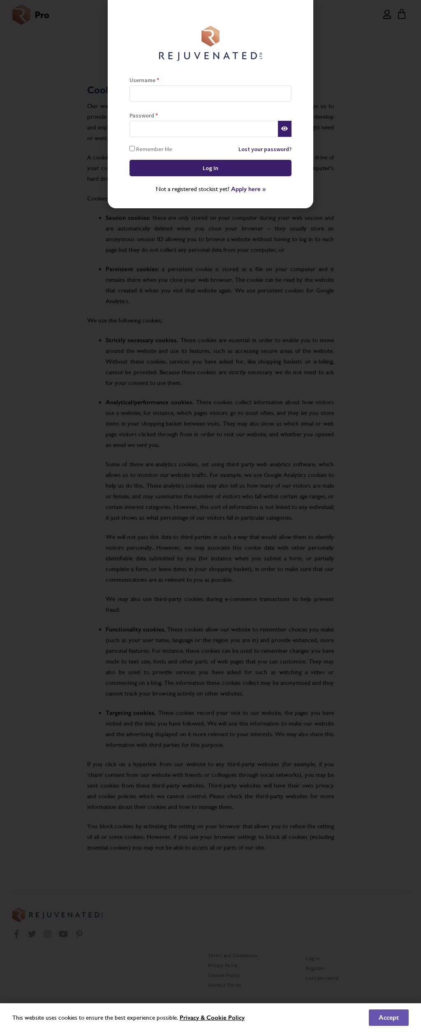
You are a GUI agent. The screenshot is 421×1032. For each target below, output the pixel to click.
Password (144, 115)
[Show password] (284, 129)
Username (144, 80)
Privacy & (193, 1017)
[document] (210, 516)
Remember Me (153, 149)
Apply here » (248, 189)
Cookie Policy (225, 1017)
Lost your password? (264, 149)
